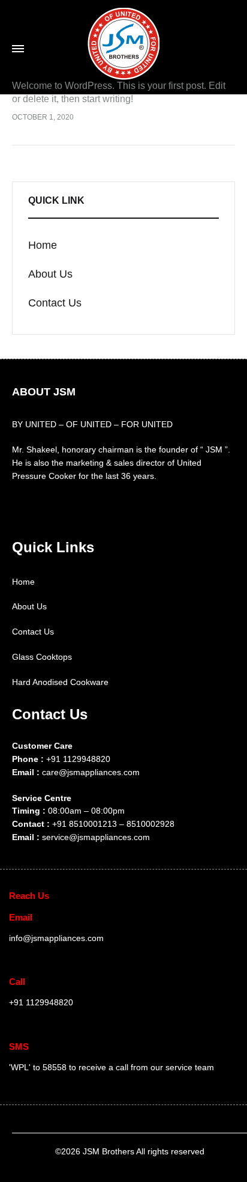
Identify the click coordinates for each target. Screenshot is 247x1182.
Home (23, 581)
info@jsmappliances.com (56, 938)
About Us (29, 606)
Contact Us (33, 631)
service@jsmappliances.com (96, 837)
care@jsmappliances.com (91, 772)
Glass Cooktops (42, 657)
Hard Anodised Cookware (60, 682)
